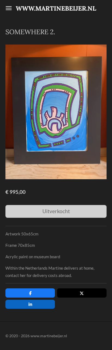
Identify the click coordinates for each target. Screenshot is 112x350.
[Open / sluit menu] (9, 8)
